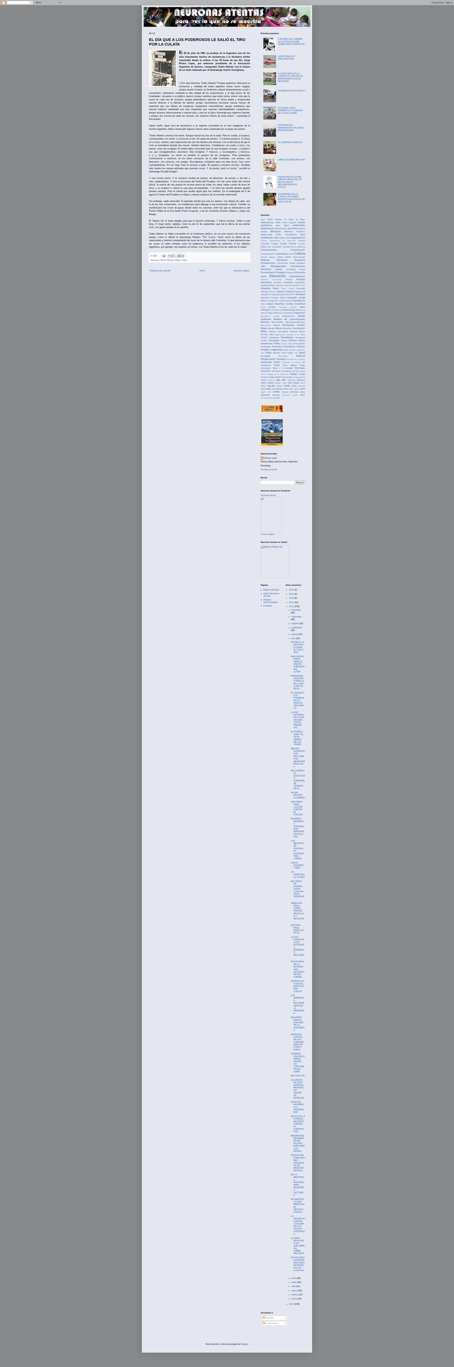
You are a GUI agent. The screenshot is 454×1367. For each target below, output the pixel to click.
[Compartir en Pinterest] (183, 256)
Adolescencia (267, 222)
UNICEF (278, 383)
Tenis (263, 374)
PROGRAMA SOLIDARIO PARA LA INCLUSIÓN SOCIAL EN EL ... (297, 682)
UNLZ (263, 386)
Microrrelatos (266, 325)
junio (294, 1278)
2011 (291, 606)
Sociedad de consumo (295, 359)
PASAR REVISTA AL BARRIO (298, 795)
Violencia (265, 395)
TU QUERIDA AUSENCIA (290, 142)
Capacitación (297, 237)
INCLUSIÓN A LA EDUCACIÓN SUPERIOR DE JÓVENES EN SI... (298, 779)
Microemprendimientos (295, 322)
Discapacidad (278, 266)
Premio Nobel (287, 344)
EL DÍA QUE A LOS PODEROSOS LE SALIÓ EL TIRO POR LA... (297, 700)
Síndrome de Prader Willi (293, 362)
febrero (295, 1294)
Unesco (285, 392)
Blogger (244, 1344)
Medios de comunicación (289, 319)
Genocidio (300, 288)
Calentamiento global (295, 234)
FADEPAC (280, 285)
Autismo (301, 228)
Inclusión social (296, 297)
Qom (286, 350)
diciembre (296, 610)
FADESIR (288, 285)
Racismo (292, 350)
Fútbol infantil (287, 288)
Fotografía (265, 288)
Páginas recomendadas (270, 600)
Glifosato (264, 292)
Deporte (265, 259)
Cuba (291, 254)
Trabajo (293, 374)
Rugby (290, 353)
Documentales (268, 272)
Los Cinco (275, 310)
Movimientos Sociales (293, 325)
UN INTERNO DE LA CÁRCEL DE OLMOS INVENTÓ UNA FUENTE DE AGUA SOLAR (291, 198)
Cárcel (288, 257)
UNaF (263, 392)
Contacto (267, 606)
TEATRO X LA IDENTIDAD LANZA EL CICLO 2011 (297, 647)
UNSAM (278, 389)
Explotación (300, 282)
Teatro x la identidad (282, 368)
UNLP (296, 383)
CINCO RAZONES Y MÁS (297, 865)
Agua (278, 225)
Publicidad (300, 347)
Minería (276, 325)
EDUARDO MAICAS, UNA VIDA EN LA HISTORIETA (298, 1023)
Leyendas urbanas (288, 307)
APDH (270, 219)
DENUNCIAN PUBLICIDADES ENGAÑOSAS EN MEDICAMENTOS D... (298, 1163)
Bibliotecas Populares (294, 231)
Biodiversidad (266, 234)
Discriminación (298, 266)
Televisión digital (298, 371)
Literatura (265, 310)
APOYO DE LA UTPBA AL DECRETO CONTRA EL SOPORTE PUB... (298, 1124)
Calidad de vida (269, 237)
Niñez (264, 331)
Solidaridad (266, 362)
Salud (302, 352)
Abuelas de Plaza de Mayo (290, 219)
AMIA (263, 220)
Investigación (298, 300)
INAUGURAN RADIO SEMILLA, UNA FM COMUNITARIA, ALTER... (298, 664)
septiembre (296, 627)
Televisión (265, 371)
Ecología (280, 272)
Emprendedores (297, 276)
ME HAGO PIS (298, 1075)
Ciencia (292, 243)
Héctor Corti (270, 458)
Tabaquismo (266, 365)
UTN (269, 392)
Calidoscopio (284, 238)
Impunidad (265, 298)
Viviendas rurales (290, 395)
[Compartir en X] (176, 256)
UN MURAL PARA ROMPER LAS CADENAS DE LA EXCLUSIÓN (290, 110)
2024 (291, 590)
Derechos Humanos (291, 259)
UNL (290, 383)
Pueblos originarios (272, 349)
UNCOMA (291, 380)
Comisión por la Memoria (294, 247)
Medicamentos (288, 316)
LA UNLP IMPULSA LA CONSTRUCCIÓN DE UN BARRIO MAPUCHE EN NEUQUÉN (290, 77)
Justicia (290, 304)
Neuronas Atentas (268, 495)
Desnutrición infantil (286, 263)
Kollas (263, 307)
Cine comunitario (274, 247)
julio (293, 638)
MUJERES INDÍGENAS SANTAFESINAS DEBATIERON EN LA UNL (297, 827)
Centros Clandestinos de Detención (278, 241)
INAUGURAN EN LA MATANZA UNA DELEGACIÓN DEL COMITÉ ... (297, 969)
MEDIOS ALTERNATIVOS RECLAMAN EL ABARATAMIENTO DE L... (298, 757)
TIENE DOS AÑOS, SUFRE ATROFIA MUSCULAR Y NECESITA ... (297, 912)
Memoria (265, 322)
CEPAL (278, 234)
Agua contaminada (294, 225)
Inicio (202, 270)
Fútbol (276, 288)
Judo (263, 304)
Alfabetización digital (283, 228)
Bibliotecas (275, 231)
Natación (300, 328)
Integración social (276, 301)
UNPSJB (301, 386)
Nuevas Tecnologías (278, 331)
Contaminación (297, 250)
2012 (291, 602)
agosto (294, 634)
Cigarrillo (301, 244)
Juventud (300, 303)
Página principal (271, 590)
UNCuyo (301, 380)
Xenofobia (265, 398)
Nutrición (293, 331)
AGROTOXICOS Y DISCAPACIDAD (286, 57)
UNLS (302, 383)
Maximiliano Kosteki (270, 316)
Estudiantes (288, 282)
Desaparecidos (268, 263)
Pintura (284, 340)
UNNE (287, 386)
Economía (290, 272)
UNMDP (279, 386)
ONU (271, 334)
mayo (294, 1282)
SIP (295, 353)
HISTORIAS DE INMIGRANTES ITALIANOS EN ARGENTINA (291, 128)
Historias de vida (268, 294)
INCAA (288, 294)
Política (177, 260)
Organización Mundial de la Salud (290, 335)
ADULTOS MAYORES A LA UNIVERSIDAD (297, 1107)
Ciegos (283, 243)
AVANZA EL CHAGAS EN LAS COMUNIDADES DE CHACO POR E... (297, 1042)
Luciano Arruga (287, 310)
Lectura (272, 307)
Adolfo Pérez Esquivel (285, 222)
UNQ (263, 389)
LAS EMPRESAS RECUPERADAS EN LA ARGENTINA (297, 1004)
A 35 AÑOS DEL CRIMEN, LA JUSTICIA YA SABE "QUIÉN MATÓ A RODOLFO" (291, 41)
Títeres (264, 380)
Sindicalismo (283, 356)
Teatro (184, 260)
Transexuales (287, 377)
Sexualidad (265, 356)
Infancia (264, 301)
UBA (278, 380)
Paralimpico (274, 337)
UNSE (285, 389)
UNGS (270, 383)
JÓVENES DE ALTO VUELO (291, 91)
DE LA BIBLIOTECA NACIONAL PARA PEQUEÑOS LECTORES (297, 1184)
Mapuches (300, 313)
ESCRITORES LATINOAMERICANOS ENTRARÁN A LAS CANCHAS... (298, 1265)
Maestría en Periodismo (284, 313)
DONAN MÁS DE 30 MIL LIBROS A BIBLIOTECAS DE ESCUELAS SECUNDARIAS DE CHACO (290, 182)
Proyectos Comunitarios (283, 346)
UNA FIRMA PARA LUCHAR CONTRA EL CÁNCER (297, 808)
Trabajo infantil (274, 377)
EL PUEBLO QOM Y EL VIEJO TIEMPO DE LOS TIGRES (297, 738)
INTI (293, 294)
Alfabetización (267, 228)
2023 (291, 594)
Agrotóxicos (266, 225)
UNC (283, 380)
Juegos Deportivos (275, 304)
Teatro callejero (289, 365)
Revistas (277, 353)
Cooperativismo (267, 254)
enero (294, 1299)
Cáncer (264, 257)
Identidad (300, 294)
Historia (170, 260)
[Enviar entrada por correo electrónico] (163, 256)
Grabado (272, 292)
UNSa (296, 389)
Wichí (302, 395)
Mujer (264, 328)
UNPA (294, 386)
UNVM (302, 389)
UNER (263, 383)
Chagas (274, 244)
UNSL (291, 389)
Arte (295, 228)
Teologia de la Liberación (277, 374)
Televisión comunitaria (281, 371)
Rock (284, 353)
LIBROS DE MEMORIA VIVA (291, 159)
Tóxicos (271, 380)
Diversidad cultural (271, 269)
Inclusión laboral (278, 298)
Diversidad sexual (295, 269)
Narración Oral (289, 328)
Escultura (277, 282)
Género (281, 291)
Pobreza (293, 340)
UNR (268, 389)
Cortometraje (281, 254)
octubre (295, 623)
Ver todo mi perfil (269, 469)
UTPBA (276, 392)
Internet (288, 301)
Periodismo (287, 337)
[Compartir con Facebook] (179, 256)
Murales (271, 328)
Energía (289, 279)
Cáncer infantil (276, 257)
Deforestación (299, 257)
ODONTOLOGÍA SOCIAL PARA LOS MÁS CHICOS (297, 986)
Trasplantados (299, 377)
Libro (302, 306)
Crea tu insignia (267, 534)
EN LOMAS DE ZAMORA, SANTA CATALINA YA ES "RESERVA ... (297, 890)
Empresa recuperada (271, 279)
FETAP (302, 285)
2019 (291, 598)
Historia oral (300, 292)
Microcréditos (277, 322)
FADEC (272, 285)
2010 (291, 1304)
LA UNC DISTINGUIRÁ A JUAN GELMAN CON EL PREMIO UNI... (297, 720)
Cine (263, 246)
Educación (278, 276)
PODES (264, 337)
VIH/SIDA (294, 392)
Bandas (264, 231)
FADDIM (264, 285)
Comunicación (269, 249)
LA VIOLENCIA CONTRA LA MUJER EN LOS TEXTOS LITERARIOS (298, 1225)
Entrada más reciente (160, 270)
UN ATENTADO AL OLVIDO (298, 874)
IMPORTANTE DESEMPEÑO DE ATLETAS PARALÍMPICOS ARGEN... (298, 1143)
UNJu (284, 383)
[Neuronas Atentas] (271, 531)
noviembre (296, 617)
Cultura (162, 260)
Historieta (280, 294)
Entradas (269, 1318)
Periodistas (274, 340)
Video (302, 392)
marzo (294, 1290)
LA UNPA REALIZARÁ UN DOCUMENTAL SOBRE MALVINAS (298, 1246)
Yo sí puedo (275, 398)
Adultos (301, 222)
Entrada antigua (241, 270)
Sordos (276, 362)
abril (293, 1286)
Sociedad (280, 359)
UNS (273, 389)
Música (278, 328)
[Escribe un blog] (173, 256)
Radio (269, 353)
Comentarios (271, 1323)
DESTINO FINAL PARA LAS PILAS (297, 929)
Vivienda (275, 395)
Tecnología (299, 368)
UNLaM (271, 386)
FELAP (296, 285)
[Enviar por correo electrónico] (169, 256)
